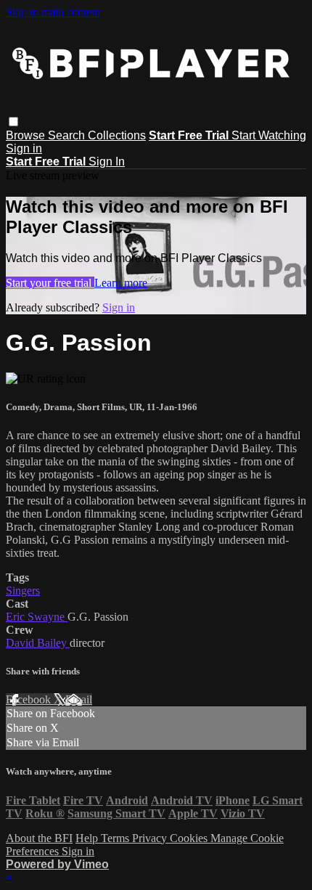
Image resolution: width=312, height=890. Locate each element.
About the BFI (39, 838)
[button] (13, 121)
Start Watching (268, 135)
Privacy (151, 838)
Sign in (24, 148)
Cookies (190, 838)
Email (78, 699)
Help (88, 838)
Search (68, 135)
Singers (23, 590)
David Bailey (38, 643)
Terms (116, 838)
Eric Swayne (36, 617)
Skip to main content (53, 12)
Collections (117, 135)
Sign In (107, 161)
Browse (27, 135)
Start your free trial (50, 283)
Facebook (30, 699)
